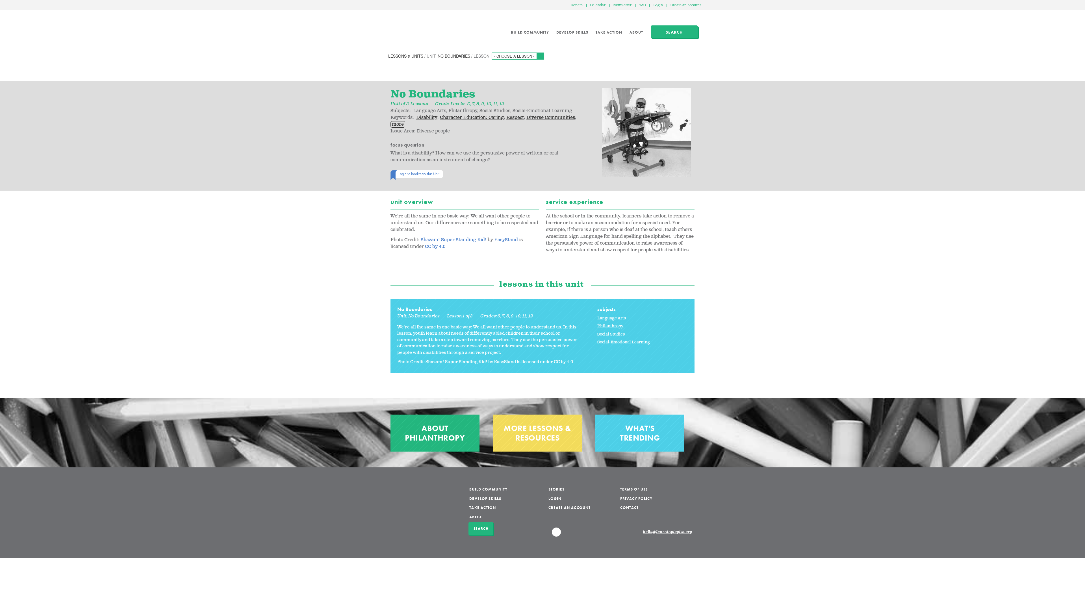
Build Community (530, 32)
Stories (556, 489)
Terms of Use (634, 489)
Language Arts (611, 318)
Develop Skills (572, 32)
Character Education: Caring (472, 118)
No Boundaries (454, 56)
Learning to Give (409, 28)
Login (658, 5)
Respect (515, 118)
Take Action (609, 32)
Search (674, 32)
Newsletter (622, 5)
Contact (629, 507)
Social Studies (611, 334)
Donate (576, 5)
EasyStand (506, 240)
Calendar (598, 5)
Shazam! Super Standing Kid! (454, 240)
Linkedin (556, 534)
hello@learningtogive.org (667, 532)
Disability (426, 118)
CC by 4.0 (436, 247)
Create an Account (685, 5)
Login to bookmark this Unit (418, 173)
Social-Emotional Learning (623, 342)
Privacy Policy (636, 498)
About (636, 32)
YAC (642, 5)
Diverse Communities (550, 118)
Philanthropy (610, 326)
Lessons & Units (405, 56)
